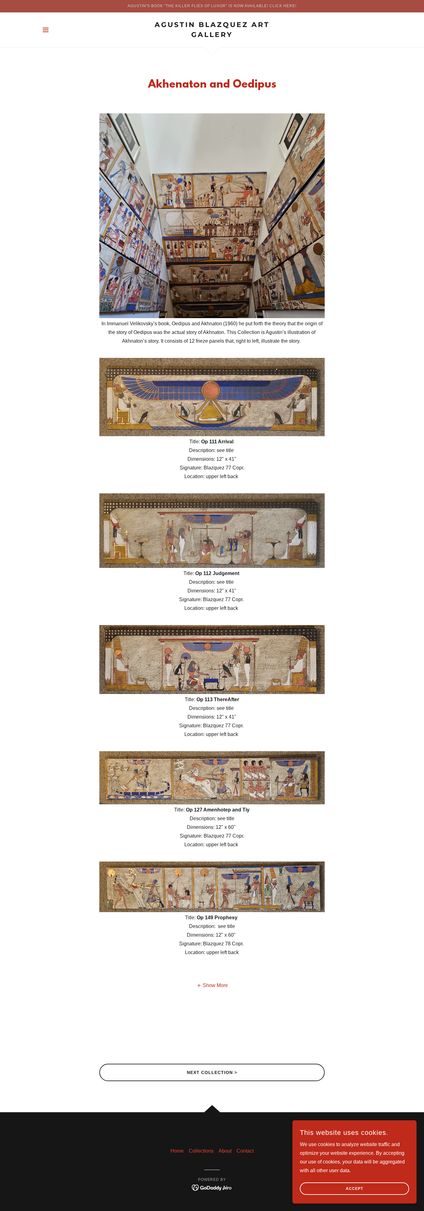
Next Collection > (212, 1072)
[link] (212, 35)
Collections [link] (201, 1151)
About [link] (225, 1151)
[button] (45, 30)
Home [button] (177, 1151)
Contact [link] (245, 1151)
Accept (354, 1188)
